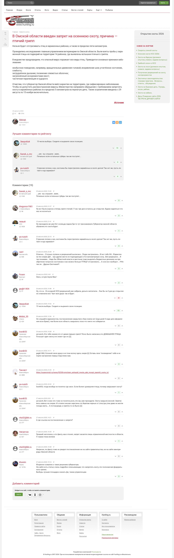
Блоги (28, 10)
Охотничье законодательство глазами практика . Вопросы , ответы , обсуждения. (150, 81)
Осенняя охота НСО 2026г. (149, 54)
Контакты (105, 523)
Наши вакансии (107, 534)
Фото (47, 10)
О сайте (104, 520)
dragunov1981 (26, 206)
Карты (89, 10)
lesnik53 (23, 331)
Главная (9, 10)
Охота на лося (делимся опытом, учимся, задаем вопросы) (152, 68)
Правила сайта (39, 526)
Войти (163, 3)
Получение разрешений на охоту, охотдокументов (152, 74)
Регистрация (39, 523)
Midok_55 (23, 316)
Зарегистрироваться (148, 3)
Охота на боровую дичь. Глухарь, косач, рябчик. (151, 88)
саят (21, 252)
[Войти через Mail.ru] (40, 495)
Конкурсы (105, 530)
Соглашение (38, 530)
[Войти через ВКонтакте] (30, 495)
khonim (22, 462)
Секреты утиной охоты (147, 50)
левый (22, 221)
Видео (55, 10)
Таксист (23, 370)
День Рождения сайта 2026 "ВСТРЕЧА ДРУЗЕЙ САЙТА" (149, 97)
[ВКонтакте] (113, 122)
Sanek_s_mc (26, 154)
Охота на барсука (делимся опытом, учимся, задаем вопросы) (152, 58)
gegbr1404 (24, 288)
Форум (19, 10)
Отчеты (38, 10)
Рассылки (83, 536)
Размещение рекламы (110, 538)
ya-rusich (24, 168)
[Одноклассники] (117, 122)
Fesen (22, 274)
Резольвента (96, 552)
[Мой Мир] (120, 122)
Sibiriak (22, 120)
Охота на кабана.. (145, 93)
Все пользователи (108, 526)
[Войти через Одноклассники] (35, 495)
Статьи (65, 10)
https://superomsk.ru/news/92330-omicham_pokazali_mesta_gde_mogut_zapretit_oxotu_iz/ (72, 372)
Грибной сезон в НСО (147, 63)
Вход (36, 520)
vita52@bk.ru (25, 417)
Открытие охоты (85, 520)
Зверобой (25, 141)
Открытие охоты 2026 (152, 34)
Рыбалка (109, 10)
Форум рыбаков (130, 520)
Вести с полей (77, 10)
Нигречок (24, 432)
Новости (82, 523)
